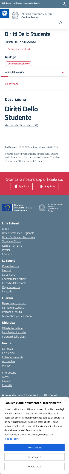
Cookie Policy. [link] (12, 438)
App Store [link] (23, 186)
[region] (34, 435)
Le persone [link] (8, 274)
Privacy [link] (6, 365)
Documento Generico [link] (19, 63)
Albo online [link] (8, 361)
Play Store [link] (49, 186)
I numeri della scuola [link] (14, 279)
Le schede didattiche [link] (14, 332)
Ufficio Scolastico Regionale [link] (18, 233)
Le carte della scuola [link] (14, 283)
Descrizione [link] (12, 84)
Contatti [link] (7, 385)
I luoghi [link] (6, 270)
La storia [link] (7, 291)
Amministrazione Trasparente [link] (20, 395)
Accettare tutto (34, 447)
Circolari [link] (6, 381)
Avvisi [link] (5, 377)
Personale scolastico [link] (14, 303)
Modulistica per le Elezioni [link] (17, 316)
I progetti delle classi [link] (14, 336)
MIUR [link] (5, 229)
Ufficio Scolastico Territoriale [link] (18, 237)
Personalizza (34, 457)
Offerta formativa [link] (12, 328)
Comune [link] (7, 254)
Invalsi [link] (6, 250)
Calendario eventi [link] (12, 357)
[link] (4, 13)
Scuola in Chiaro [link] (11, 241)
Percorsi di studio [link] (12, 312)
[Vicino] (65, 400)
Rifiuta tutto (34, 466)
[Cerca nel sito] (60, 23)
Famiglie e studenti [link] (13, 307)
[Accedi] (64, 4)
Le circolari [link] (8, 353)
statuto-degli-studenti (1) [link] (21, 125)
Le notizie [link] (7, 348)
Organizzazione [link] (11, 287)
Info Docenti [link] (9, 372)
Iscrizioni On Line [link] (12, 245)
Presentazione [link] (10, 266)
